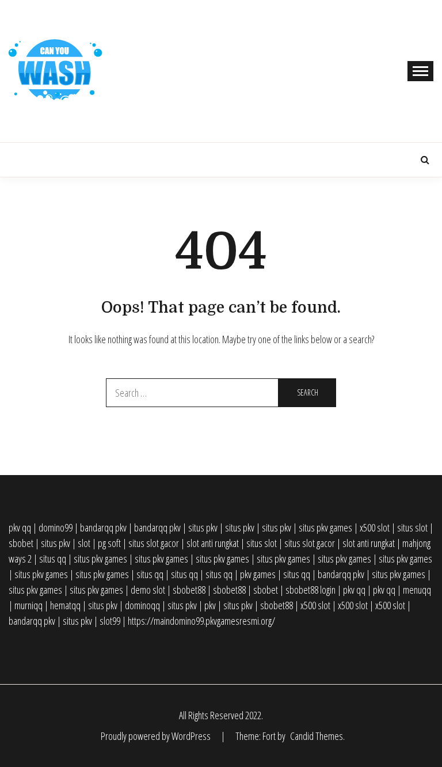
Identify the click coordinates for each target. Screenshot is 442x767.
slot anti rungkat (212, 543)
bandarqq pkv (103, 527)
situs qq (52, 558)
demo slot (148, 590)
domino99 (56, 527)
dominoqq (142, 605)
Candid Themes (316, 736)
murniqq (28, 605)
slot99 (110, 621)
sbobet (21, 543)
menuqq (417, 590)
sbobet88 (189, 590)
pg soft (109, 543)
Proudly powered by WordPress (156, 736)
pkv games (258, 574)
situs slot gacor (153, 543)
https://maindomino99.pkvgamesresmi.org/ (201, 621)
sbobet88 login (310, 590)
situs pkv (203, 527)
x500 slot (375, 527)
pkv (210, 605)
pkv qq (20, 527)
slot (84, 543)
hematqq (65, 605)
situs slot (412, 527)
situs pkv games (325, 527)
